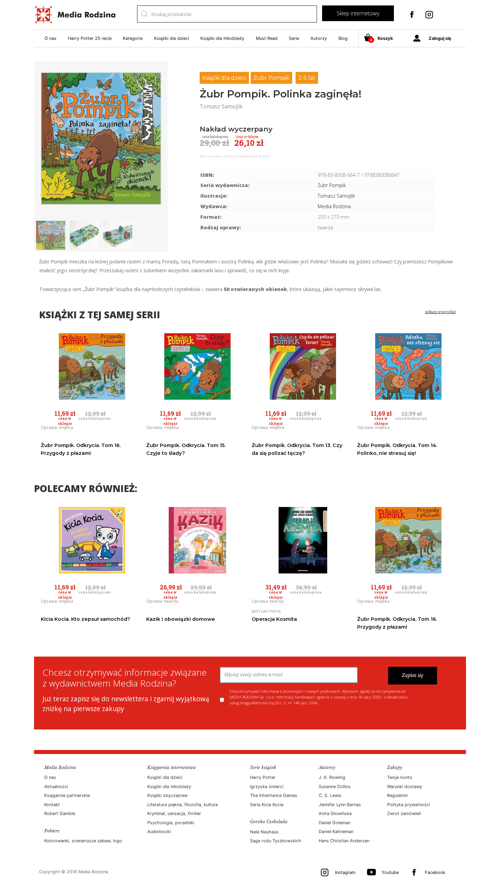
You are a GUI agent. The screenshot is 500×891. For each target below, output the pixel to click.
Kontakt (52, 804)
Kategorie (133, 38)
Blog (343, 38)
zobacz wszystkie (440, 311)
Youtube (390, 872)
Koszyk (381, 39)
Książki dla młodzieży (222, 38)
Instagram (345, 872)
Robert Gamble (59, 813)
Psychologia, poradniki (170, 822)
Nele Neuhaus (264, 831)
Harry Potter (263, 777)
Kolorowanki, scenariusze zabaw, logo (83, 840)
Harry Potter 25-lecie (90, 38)
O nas (50, 38)
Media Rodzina (334, 206)
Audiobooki (159, 831)
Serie (294, 38)
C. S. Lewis (330, 795)
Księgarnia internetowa (171, 767)
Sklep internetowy (358, 13)
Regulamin (397, 795)
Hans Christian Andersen (344, 840)
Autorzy (319, 38)
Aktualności (56, 786)
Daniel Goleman (334, 822)
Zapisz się (412, 675)
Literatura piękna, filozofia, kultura (182, 804)
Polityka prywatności (408, 804)
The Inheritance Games (273, 795)
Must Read (267, 38)
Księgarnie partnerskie (67, 795)
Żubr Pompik (271, 78)
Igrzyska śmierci (266, 786)
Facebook (435, 872)
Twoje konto (399, 777)
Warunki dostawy (404, 786)
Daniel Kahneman (336, 831)
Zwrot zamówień (404, 813)
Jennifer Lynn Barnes (340, 804)
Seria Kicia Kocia (266, 804)
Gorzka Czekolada (268, 821)
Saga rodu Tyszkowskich (275, 840)
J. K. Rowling (332, 777)
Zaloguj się (440, 38)
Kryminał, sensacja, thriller (174, 813)
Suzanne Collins (335, 786)
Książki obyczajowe (167, 795)
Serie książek (263, 767)
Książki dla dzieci (171, 38)
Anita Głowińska (335, 813)
